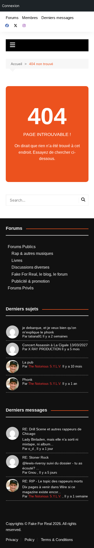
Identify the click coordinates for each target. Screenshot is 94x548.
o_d (31, 449)
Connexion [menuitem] (10, 6)
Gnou (32, 472)
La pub (27, 362)
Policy (30, 540)
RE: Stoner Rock (35, 457)
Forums (12, 18)
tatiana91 (35, 336)
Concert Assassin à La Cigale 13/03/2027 (55, 345)
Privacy (12, 540)
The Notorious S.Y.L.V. (44, 366)
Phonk (27, 380)
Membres (30, 18)
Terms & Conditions (57, 540)
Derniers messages (57, 18)
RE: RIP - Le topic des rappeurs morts (52, 481)
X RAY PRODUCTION (44, 349)
